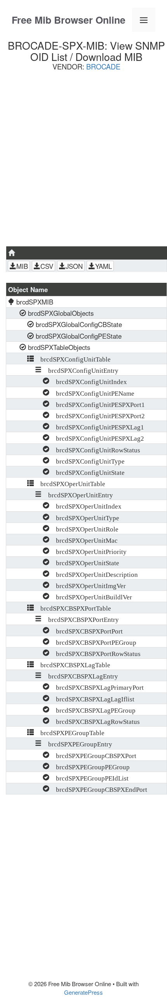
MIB (22, 266)
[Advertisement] (83, 161)
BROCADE (103, 66)
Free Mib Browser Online (68, 20)
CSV (46, 266)
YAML (103, 266)
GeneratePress (83, 992)
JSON (74, 266)
